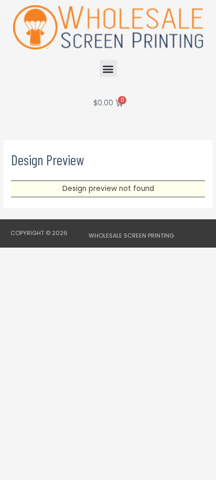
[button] (108, 68)
